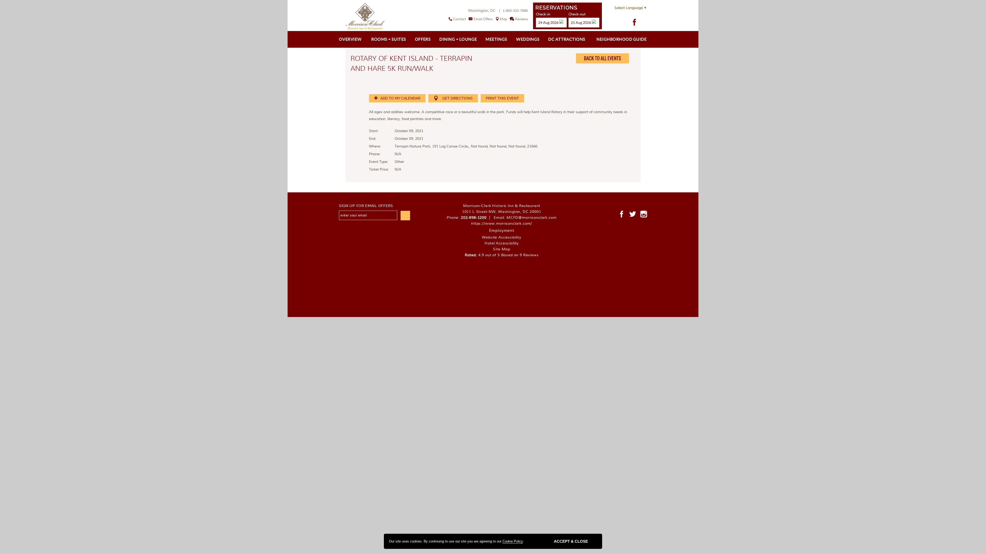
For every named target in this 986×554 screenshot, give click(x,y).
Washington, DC (484, 10)
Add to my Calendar (399, 98)
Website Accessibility (501, 237)
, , (501, 212)
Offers (423, 39)
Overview (350, 39)
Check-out (576, 14)
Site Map (501, 249)
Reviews (521, 19)
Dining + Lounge (458, 39)
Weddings (528, 39)
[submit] (405, 215)
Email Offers (483, 19)
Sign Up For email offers (366, 206)
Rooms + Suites (388, 39)
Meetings (496, 39)
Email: (525, 217)
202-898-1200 (474, 217)
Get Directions (457, 98)
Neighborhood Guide (621, 39)
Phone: (469, 217)
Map (503, 19)
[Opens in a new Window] (634, 22)
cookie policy (513, 541)
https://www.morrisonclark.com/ (501, 223)
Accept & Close (571, 541)
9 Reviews (529, 255)
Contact (459, 19)
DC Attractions (566, 39)
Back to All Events (602, 58)
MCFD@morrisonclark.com (531, 217)
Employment (501, 230)
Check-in (543, 14)
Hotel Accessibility (502, 243)
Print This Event (502, 98)
